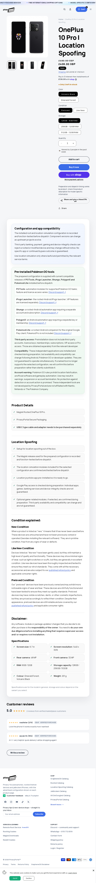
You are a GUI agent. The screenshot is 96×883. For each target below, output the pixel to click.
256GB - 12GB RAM (70, 126)
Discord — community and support (64, 837)
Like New (80, 110)
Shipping (62, 72)
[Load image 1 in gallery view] (11, 65)
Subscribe (38, 824)
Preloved (65, 110)
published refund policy (70, 579)
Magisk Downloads (11, 845)
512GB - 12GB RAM (69, 132)
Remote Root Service (16, 837)
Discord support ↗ (57, 292)
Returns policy (56, 854)
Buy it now (74, 167)
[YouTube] (16, 811)
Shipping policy (56, 849)
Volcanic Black (68, 94)
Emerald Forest (68, 100)
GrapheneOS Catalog (59, 788)
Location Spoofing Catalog (61, 797)
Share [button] (63, 208)
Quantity (62, 138)
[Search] (64, 9)
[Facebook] (5, 811)
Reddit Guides (9, 849)
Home (60, 19)
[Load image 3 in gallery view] (32, 65)
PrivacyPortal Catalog (59, 809)
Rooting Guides (9, 841)
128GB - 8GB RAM (69, 120)
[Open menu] (90, 9)
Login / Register (56, 858)
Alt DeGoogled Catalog (59, 805)
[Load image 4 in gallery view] (42, 65)
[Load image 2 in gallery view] (22, 65)
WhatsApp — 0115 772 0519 (61, 841)
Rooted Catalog (56, 792)
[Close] (91, 870)
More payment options (74, 179)
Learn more (72, 873)
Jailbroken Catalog (58, 801)
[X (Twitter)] (28, 811)
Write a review (17, 762)
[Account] (70, 9)
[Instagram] (11, 811)
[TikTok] (22, 811)
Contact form (55, 845)
